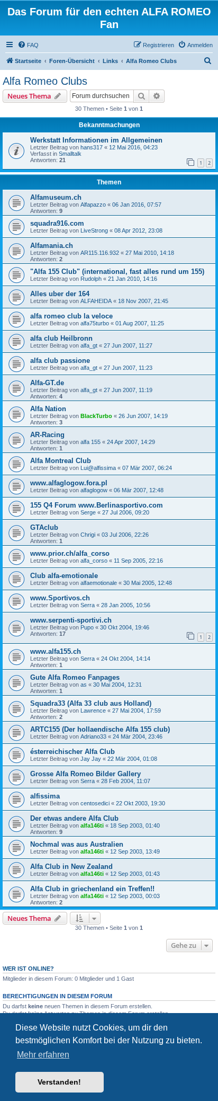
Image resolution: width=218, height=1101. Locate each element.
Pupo (87, 627)
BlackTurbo (96, 416)
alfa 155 (90, 442)
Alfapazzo (93, 204)
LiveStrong (94, 230)
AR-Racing (47, 435)
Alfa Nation (48, 409)
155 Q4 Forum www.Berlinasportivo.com (96, 505)
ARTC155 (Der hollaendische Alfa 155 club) (100, 729)
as (83, 684)
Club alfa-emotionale (64, 576)
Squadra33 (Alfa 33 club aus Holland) (90, 703)
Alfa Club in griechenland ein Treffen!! (92, 889)
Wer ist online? (28, 968)
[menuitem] (28, 45)
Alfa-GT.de (47, 383)
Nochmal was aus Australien (76, 844)
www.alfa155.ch (55, 651)
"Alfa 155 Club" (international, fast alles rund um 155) (117, 272)
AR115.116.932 (99, 253)
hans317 (91, 147)
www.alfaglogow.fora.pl (68, 483)
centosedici (95, 803)
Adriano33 (93, 736)
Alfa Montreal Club (60, 461)
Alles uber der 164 (59, 294)
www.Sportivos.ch (60, 598)
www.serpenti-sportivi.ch (71, 620)
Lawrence (93, 710)
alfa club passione (60, 361)
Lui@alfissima (98, 468)
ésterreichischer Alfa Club (72, 752)
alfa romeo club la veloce (71, 316)
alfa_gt (88, 345)
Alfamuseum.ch (55, 197)
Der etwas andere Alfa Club (74, 818)
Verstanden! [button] (59, 1082)
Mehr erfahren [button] (43, 1054)
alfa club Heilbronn (61, 338)
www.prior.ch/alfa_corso (70, 553)
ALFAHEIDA (96, 301)
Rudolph (91, 279)
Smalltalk (70, 153)
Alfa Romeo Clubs (45, 81)
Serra (87, 605)
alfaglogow (93, 490)
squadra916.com (57, 223)
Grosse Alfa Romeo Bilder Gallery (85, 774)
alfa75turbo (94, 323)
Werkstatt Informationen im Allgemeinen (96, 140)
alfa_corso (93, 560)
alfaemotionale (98, 583)
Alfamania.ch (51, 246)
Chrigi (87, 534)
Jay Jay (90, 759)
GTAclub (44, 527)
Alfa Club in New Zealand (71, 867)
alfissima (45, 796)
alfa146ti (92, 825)
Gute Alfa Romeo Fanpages (75, 677)
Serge (88, 512)
